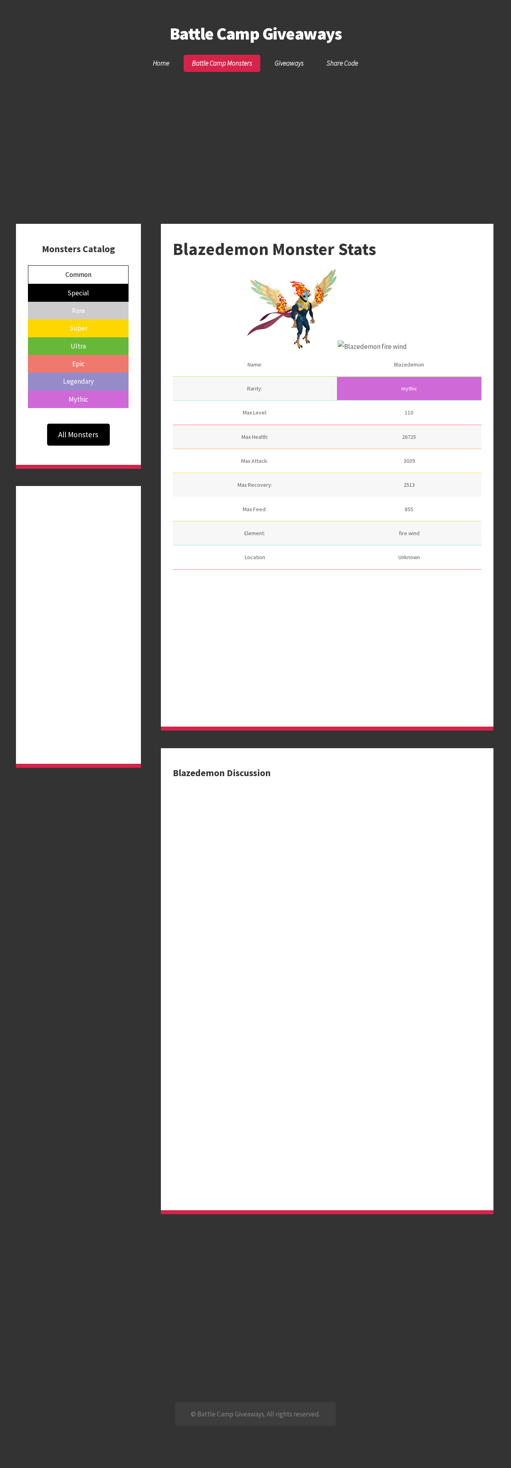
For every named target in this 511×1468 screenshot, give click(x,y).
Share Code (342, 63)
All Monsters (78, 434)
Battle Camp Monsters (222, 63)
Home (161, 63)
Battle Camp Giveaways (255, 33)
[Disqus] (327, 879)
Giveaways (289, 63)
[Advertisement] (255, 133)
